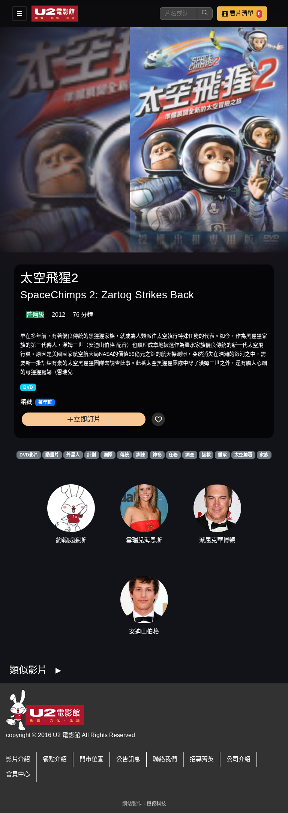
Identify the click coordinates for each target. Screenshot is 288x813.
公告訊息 (128, 759)
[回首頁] (55, 13)
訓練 (140, 455)
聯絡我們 (165, 759)
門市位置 (92, 759)
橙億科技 (156, 803)
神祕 (157, 455)
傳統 (124, 455)
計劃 (91, 455)
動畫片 (52, 455)
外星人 (73, 455)
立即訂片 (87, 419)
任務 (173, 455)
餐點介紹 (55, 759)
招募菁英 (202, 759)
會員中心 (18, 774)
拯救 (206, 455)
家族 (264, 455)
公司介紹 (238, 759)
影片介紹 (18, 759)
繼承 (222, 455)
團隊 (108, 455)
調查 (189, 455)
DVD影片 (29, 455)
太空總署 (243, 455)
